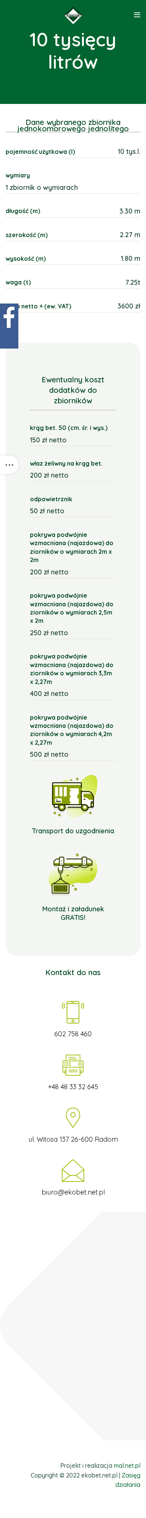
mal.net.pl (127, 1465)
